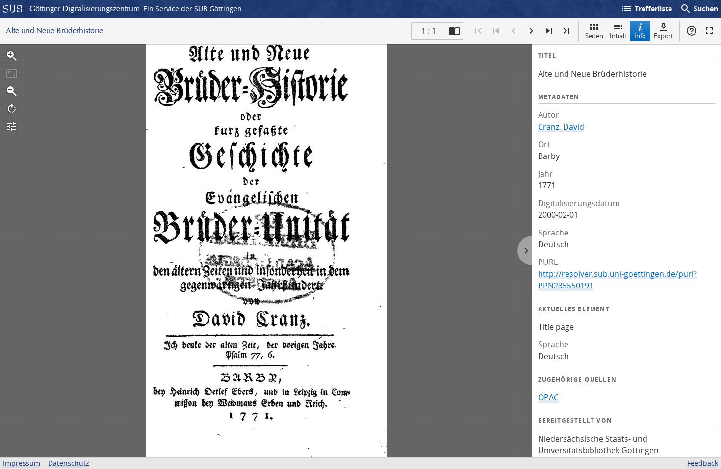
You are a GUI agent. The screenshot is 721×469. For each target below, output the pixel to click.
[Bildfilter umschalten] (12, 126)
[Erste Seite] (478, 31)
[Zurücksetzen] (12, 73)
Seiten (594, 35)
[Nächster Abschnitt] (549, 31)
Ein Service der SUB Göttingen (192, 8)
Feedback (702, 463)
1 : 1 (428, 31)
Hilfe (691, 31)
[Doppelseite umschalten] (455, 31)
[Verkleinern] (12, 91)
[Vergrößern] (12, 56)
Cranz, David (561, 126)
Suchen (699, 9)
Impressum (21, 463)
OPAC (548, 397)
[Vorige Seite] (513, 31)
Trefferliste (646, 9)
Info (640, 35)
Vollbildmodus (709, 31)
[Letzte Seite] (566, 31)
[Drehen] (12, 109)
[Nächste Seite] (531, 31)
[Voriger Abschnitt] (496, 31)
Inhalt (618, 35)
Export (663, 35)
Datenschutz (68, 463)
